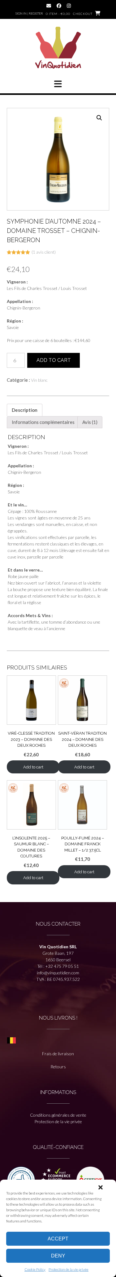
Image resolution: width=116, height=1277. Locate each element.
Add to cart (54, 360)
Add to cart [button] (33, 767)
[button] (100, 1187)
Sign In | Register (29, 13)
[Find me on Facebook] (59, 5)
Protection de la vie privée (68, 1269)
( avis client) (44, 252)
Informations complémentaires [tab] (43, 422)
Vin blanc (39, 380)
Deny (58, 1255)
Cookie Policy (34, 1269)
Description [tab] (24, 410)
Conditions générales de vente (58, 1115)
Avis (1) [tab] (89, 422)
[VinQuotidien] (58, 48)
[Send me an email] (48, 5)
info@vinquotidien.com (58, 972)
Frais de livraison (58, 1053)
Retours (58, 1066)
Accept (58, 1238)
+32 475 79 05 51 (62, 966)
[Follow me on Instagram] (69, 5)
